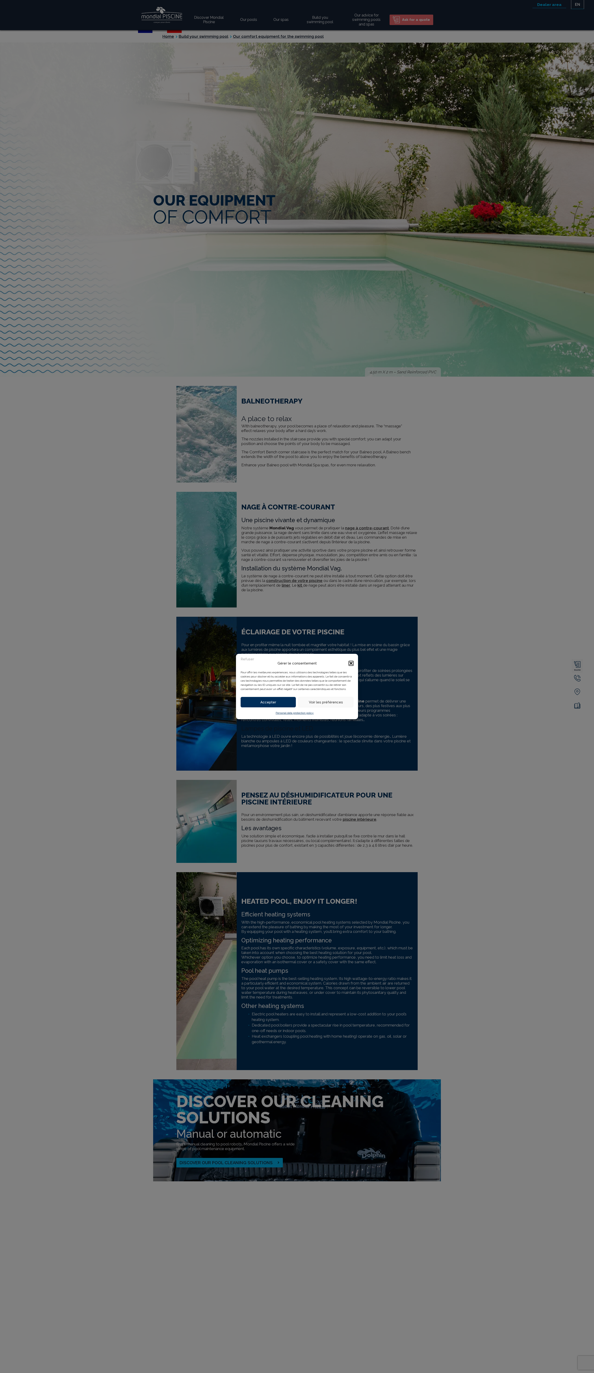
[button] (351, 663)
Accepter (268, 702)
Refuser (247, 659)
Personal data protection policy (295, 713)
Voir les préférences (326, 702)
